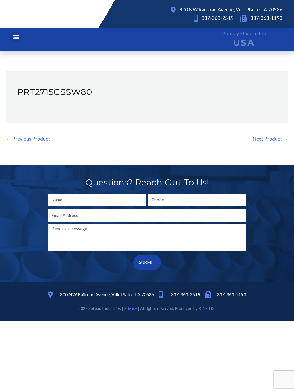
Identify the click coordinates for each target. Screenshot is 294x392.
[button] (16, 37)
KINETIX (206, 308)
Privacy (130, 308)
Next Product (270, 139)
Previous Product (28, 139)
